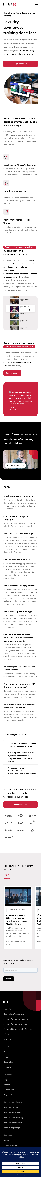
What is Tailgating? (11, 1128)
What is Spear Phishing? (13, 1117)
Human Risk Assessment (13, 1014)
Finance (6, 1057)
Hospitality (8, 1062)
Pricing (6, 1034)
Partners (7, 1039)
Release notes (9, 1090)
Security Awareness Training (15, 1019)
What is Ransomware (12, 1123)
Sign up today (21, 64)
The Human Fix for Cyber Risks (16, 910)
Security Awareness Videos (15, 1024)
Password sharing (17, 465)
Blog (5, 1079)
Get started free (20, 804)
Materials (7, 1085)
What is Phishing (10, 1107)
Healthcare (8, 1052)
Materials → (8, 879)
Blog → (6, 874)
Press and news (10, 1145)
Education (7, 1067)
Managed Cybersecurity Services (17, 1029)
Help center (8, 1095)
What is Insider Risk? (12, 1112)
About (6, 1140)
